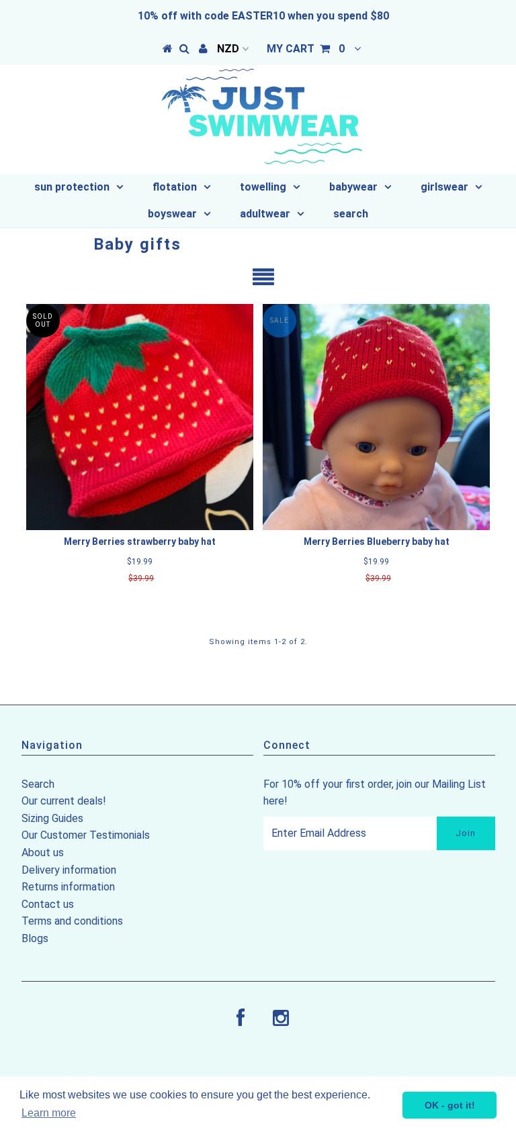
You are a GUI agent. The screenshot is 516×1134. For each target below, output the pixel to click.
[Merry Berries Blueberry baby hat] (376, 417)
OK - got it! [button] (450, 1105)
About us (43, 852)
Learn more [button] (49, 1113)
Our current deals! (64, 800)
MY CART (306, 48)
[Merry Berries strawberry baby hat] (139, 417)
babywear (353, 187)
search (350, 213)
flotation (175, 187)
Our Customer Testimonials (86, 835)
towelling (263, 187)
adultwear (265, 213)
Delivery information (69, 870)
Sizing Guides (52, 818)
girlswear (444, 187)
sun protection (72, 187)
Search (38, 784)
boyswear (172, 213)
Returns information (68, 886)
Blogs (35, 938)
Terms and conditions (72, 921)
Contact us (48, 904)
